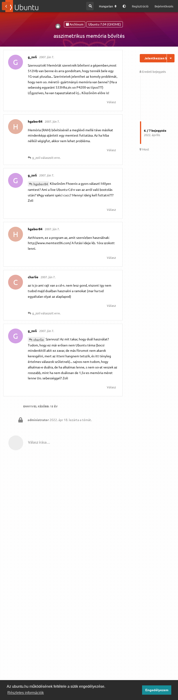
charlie (38, 339)
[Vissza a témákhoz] (6, 6)
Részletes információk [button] (25, 693)
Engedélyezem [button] (156, 690)
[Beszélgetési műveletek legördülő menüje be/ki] (171, 58)
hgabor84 (40, 184)
